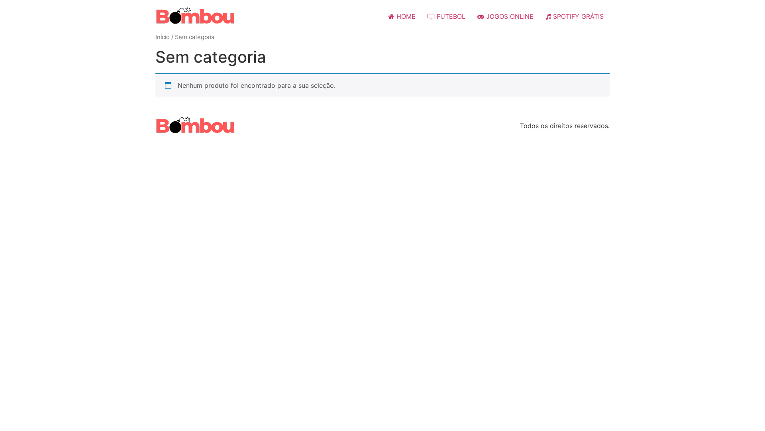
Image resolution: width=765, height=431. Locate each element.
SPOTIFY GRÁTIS (577, 16)
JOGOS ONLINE (509, 16)
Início (162, 37)
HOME (405, 16)
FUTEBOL (450, 16)
